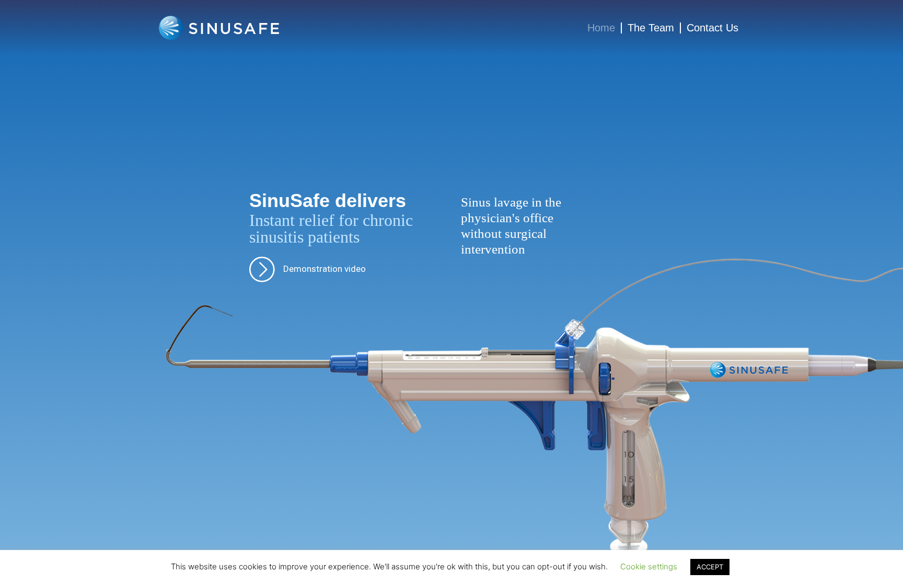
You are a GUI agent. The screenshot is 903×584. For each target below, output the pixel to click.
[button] (307, 269)
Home (601, 27)
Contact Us (712, 27)
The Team (651, 27)
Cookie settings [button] (648, 566)
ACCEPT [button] (710, 567)
